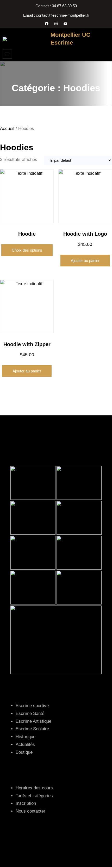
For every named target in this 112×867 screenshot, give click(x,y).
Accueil (7, 128)
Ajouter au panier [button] (85, 260)
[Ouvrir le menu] (7, 54)
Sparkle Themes (56, 850)
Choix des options (27, 250)
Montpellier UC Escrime (70, 39)
